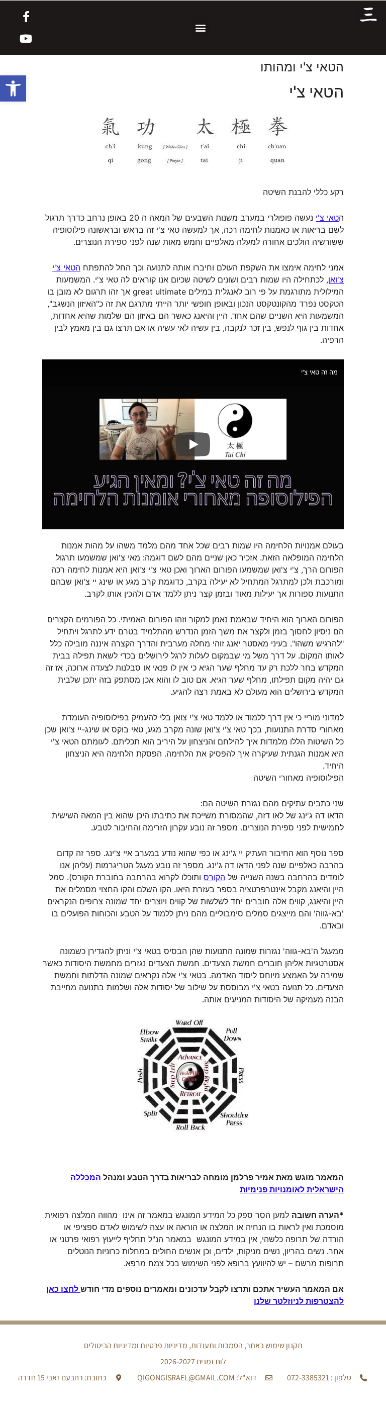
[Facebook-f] (26, 17)
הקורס (214, 877)
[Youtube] (26, 39)
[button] (13, 88)
